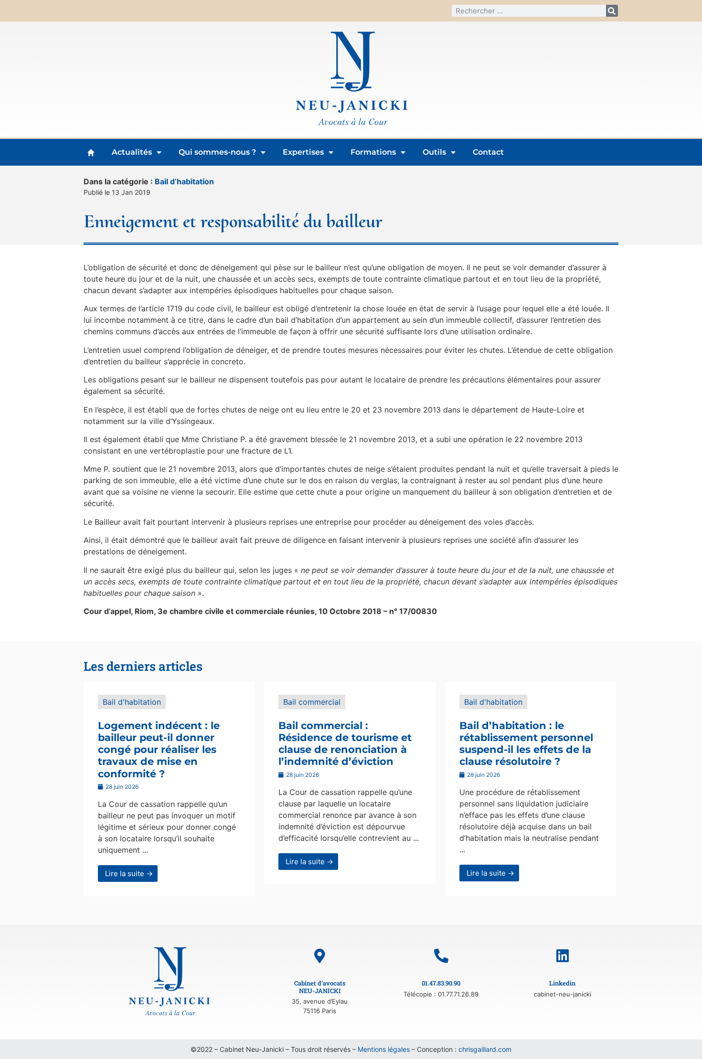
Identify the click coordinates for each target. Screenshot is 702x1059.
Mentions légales (384, 1049)
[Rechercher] (612, 11)
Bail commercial (311, 702)
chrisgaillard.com (484, 1049)
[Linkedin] (562, 956)
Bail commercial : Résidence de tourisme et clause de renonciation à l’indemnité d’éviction (345, 744)
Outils (434, 152)
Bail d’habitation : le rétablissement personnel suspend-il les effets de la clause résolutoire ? (526, 744)
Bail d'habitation (132, 702)
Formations (373, 152)
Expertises (303, 152)
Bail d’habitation (184, 181)
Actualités (132, 152)
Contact (488, 152)
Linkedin (562, 983)
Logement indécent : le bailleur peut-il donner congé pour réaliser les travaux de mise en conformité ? (159, 750)
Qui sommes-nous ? (217, 152)
